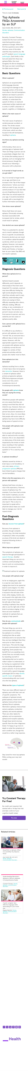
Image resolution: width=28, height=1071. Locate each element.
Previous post (8, 9)
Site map (23, 1046)
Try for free (8, 964)
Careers (6, 957)
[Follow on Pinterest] (13, 1027)
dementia (8, 371)
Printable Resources (11, 1013)
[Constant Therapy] (21, 2)
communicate (16, 621)
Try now (14, 818)
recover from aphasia (16, 524)
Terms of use (17, 1046)
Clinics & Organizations (12, 992)
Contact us (8, 953)
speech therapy (7, 557)
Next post (20, 9)
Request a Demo (9, 967)
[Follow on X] (7, 1027)
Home (6, 935)
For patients (8, 988)
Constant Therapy (10, 978)
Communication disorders (10, 860)
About (6, 939)
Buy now (7, 971)
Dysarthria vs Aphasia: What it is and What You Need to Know (11, 851)
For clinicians (8, 985)
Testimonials (8, 1020)
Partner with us (9, 950)
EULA (4, 1046)
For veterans (8, 996)
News (6, 943)
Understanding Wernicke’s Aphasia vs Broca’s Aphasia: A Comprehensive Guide (11, 878)
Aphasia (10, 30)
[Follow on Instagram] (19, 1027)
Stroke (4, 30)
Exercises (7, 981)
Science (6, 946)
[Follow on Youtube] (16, 1027)
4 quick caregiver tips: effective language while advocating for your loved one (11, 905)
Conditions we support (12, 974)
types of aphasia (17, 685)
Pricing (6, 999)
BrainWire (7, 1017)
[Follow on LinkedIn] (10, 1027)
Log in (6, 1006)
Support (7, 1010)
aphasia (13, 135)
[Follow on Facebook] (4, 1027)
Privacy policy (10, 1046)
